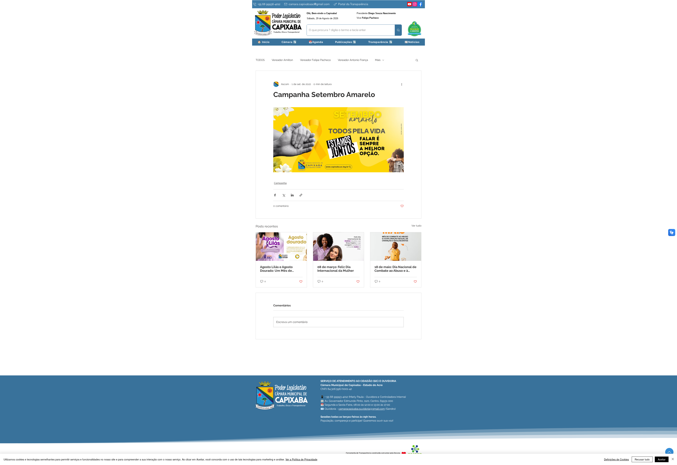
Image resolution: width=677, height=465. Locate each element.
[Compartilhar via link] (301, 195)
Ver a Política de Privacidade (301, 459)
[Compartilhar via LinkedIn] (292, 195)
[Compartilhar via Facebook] (275, 195)
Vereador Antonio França (353, 60)
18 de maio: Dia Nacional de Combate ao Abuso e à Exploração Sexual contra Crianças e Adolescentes (395, 268)
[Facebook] (420, 4)
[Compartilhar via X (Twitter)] (283, 195)
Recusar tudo (642, 459)
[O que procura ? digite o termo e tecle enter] (398, 30)
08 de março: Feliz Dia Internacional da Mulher (335, 268)
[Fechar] (673, 459)
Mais (377, 60)
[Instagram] (415, 4)
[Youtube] (409, 4)
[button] (289, 42)
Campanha (280, 183)
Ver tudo (416, 225)
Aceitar (662, 459)
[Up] (669, 452)
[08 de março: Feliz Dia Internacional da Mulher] (338, 246)
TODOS (260, 60)
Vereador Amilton (282, 60)
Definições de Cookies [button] (616, 459)
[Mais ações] (402, 84)
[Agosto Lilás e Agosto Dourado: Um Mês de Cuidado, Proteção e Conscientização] (281, 246)
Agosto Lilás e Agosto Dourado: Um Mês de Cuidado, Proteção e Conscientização (276, 268)
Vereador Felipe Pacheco (315, 60)
